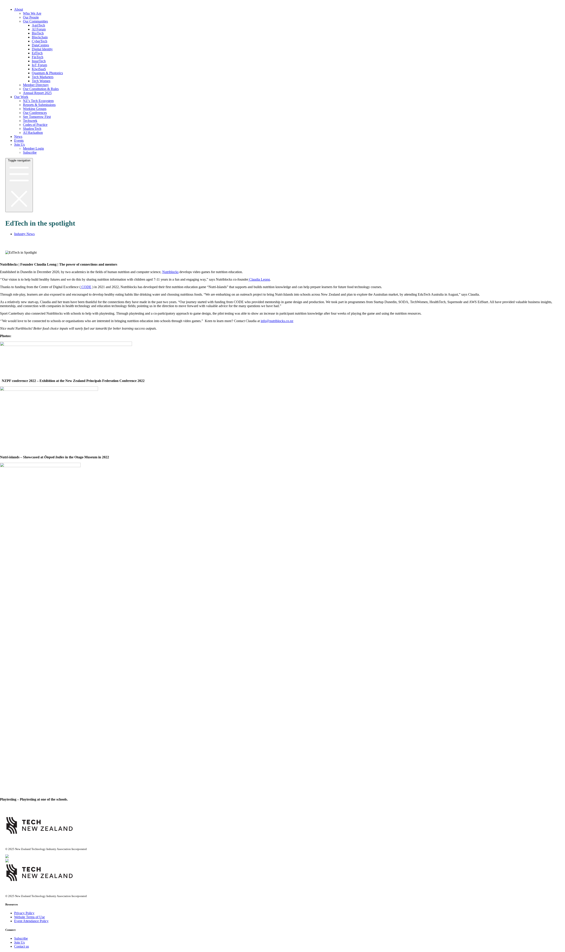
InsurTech (39, 61)
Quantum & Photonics (47, 73)
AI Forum (39, 29)
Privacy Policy (24, 913)
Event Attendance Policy (31, 921)
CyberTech (39, 41)
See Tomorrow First (37, 117)
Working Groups (34, 109)
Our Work (21, 97)
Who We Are (32, 13)
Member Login (33, 148)
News (18, 136)
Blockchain (40, 37)
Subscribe (30, 152)
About (18, 9)
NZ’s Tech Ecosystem (38, 101)
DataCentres (40, 45)
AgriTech (38, 25)
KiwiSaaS (39, 69)
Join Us (19, 144)
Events (19, 140)
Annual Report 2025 (37, 93)
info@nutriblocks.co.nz (277, 321)
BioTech (38, 33)
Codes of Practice (35, 125)
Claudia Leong (259, 279)
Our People (31, 17)
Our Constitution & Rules (41, 89)
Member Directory (36, 85)
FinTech (37, 57)
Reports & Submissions (39, 105)
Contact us (21, 946)
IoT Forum (39, 65)
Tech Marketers (42, 77)
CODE (86, 287)
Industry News (24, 234)
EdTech (37, 53)
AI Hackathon (33, 132)
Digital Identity (42, 49)
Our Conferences (35, 113)
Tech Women (41, 81)
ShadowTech (32, 128)
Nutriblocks (170, 272)
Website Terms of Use (29, 917)
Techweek (30, 121)
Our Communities (35, 21)
